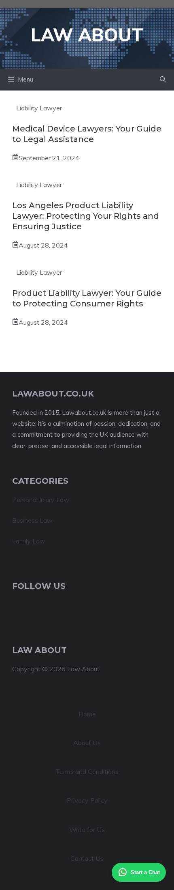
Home (87, 714)
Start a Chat (145, 872)
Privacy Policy (87, 800)
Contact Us (87, 858)
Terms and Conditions (87, 771)
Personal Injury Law (40, 500)
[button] (163, 80)
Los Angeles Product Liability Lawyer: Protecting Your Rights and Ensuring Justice (85, 215)
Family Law (28, 541)
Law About (87, 35)
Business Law (32, 520)
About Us (87, 743)
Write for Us (87, 829)
